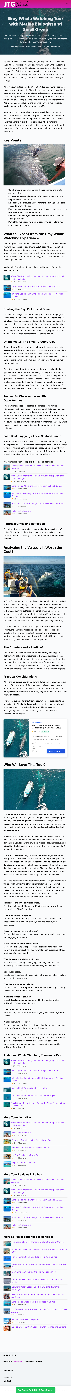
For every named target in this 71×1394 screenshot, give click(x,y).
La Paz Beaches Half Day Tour (26, 1155)
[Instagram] (9, 1355)
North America (30, 46)
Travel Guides (29, 1361)
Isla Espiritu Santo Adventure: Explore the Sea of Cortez (38, 1242)
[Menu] (66, 4)
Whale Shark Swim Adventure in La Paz (30, 1088)
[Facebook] (4, 1355)
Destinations (8, 1361)
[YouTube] (15, 1355)
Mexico (23, 46)
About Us (39, 1361)
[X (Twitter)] (7, 1355)
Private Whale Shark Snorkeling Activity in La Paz (34, 1257)
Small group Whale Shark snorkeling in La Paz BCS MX (37, 286)
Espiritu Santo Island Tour (24, 1162)
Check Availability (54, 751)
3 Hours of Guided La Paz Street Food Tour (32, 1140)
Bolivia (13, 46)
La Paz (18, 46)
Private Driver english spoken (25, 1319)
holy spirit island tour (21, 511)
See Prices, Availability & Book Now (34, 1390)
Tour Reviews (40, 46)
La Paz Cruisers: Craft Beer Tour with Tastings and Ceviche (39, 1327)
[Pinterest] (12, 1355)
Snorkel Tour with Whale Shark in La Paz (30, 1148)
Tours (47, 46)
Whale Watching (54, 46)
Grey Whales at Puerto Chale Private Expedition (34, 1272)
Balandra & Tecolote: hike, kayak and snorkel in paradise (38, 503)
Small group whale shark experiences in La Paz (33, 1302)
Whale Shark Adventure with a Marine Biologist (33, 1095)
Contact (7, 1381)
